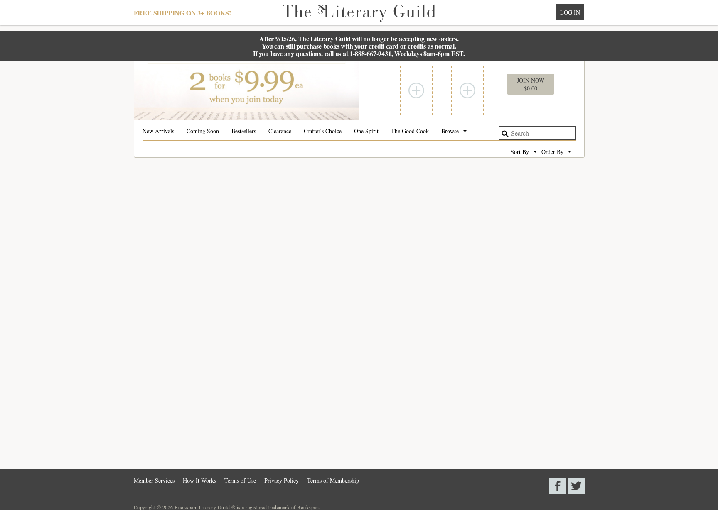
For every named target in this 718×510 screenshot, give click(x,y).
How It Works (199, 480)
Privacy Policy (281, 480)
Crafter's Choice (323, 131)
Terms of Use (240, 480)
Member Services (154, 480)
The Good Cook (410, 131)
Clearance (279, 131)
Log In (570, 12)
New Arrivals (158, 131)
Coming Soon (203, 131)
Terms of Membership (333, 480)
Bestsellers (243, 131)
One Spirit (366, 131)
